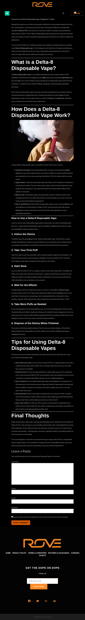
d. (52, 54)
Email (13, 498)
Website (14, 507)
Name (14, 488)
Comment (15, 461)
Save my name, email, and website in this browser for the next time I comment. (40, 517)
